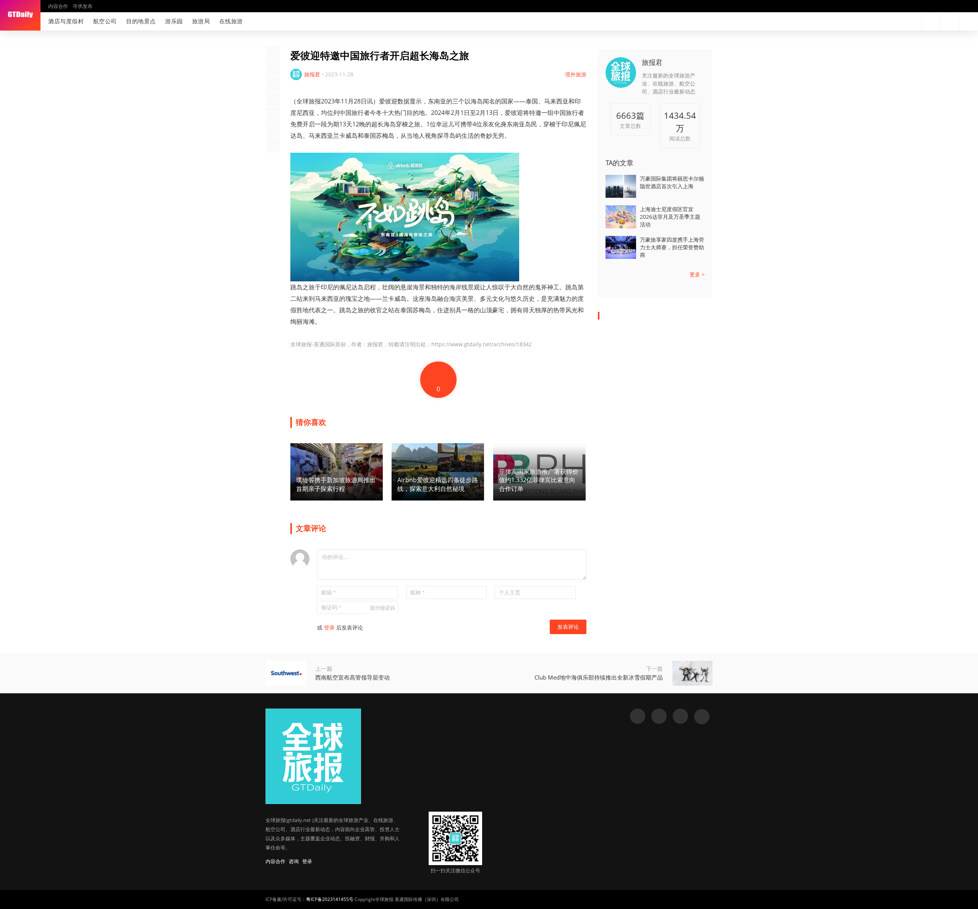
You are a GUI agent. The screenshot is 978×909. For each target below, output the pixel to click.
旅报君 (652, 62)
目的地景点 (141, 21)
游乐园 (174, 21)
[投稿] (950, 21)
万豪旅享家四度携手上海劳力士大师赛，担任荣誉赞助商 (672, 247)
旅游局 (201, 21)
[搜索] (931, 21)
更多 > (697, 274)
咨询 (294, 861)
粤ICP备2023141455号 (329, 899)
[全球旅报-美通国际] (20, 15)
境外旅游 (575, 74)
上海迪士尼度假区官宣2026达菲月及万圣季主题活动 (670, 216)
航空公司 (105, 21)
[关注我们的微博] (888, 21)
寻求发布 (82, 6)
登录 (329, 627)
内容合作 (58, 6)
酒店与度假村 (66, 21)
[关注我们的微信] (900, 21)
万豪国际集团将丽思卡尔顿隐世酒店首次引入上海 (672, 182)
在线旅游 (231, 21)
